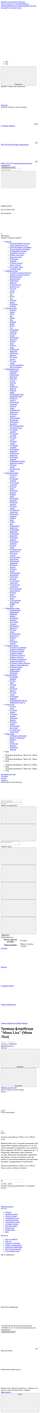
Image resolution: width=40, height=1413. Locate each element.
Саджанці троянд (11, 645)
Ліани (12, 471)
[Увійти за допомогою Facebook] (18, 815)
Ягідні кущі (9, 704)
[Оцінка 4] (18, 908)
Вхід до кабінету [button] (11, 1239)
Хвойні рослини (11, 271)
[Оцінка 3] (18, 890)
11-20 (3, 1110)
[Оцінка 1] (18, 856)
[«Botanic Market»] (12, 1182)
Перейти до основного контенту (13, 2)
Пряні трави (10, 734)
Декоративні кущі (12, 369)
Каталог (8, 241)
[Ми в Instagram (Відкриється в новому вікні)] (17, 41)
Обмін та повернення (13, 1245)
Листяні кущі (15, 469)
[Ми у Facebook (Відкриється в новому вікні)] (17, 24)
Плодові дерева (11, 675)
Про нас (4, 4)
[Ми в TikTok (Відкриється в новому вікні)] (17, 58)
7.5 (2, 1131)
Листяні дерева (11, 308)
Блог (7, 751)
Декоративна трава (12, 608)
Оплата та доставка (14, 4)
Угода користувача (14, 8)
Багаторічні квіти (11, 473)
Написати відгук (7, 1046)
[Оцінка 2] (18, 873)
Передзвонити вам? (8, 167)
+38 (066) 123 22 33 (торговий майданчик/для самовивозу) (19, 163)
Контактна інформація (18, 6)
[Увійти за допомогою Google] (18, 832)
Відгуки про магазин (13, 1249)
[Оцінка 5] (18, 925)
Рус (6, 64)
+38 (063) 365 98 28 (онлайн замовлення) (19, 143)
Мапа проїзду (6, 1392)
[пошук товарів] (18, 179)
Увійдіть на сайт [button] (7, 1088)
